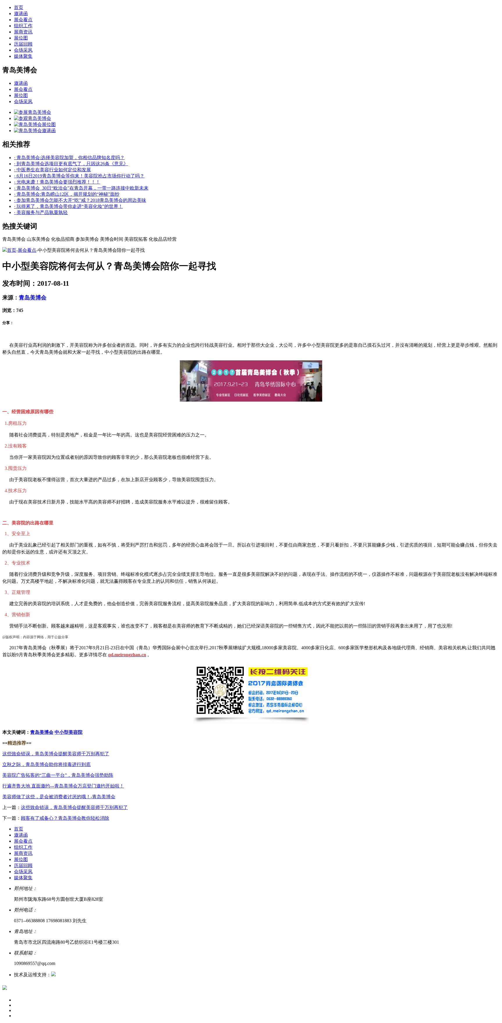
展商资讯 (23, 31)
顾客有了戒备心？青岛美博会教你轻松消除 (65, 818)
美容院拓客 (136, 239)
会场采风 (23, 50)
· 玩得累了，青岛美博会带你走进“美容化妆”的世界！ (68, 206)
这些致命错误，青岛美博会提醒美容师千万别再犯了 (74, 807)
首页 (18, 7)
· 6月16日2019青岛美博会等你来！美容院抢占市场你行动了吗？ (79, 175)
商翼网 (63, 974)
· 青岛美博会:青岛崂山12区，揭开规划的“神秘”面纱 (66, 194)
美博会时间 (111, 239)
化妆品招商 (62, 239)
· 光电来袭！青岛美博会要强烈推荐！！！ (57, 181)
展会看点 (23, 19)
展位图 (21, 37)
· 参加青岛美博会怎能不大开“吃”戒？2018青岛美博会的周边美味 (80, 200)
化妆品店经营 (163, 239)
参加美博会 (87, 239)
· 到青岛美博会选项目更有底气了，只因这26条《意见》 (71, 163)
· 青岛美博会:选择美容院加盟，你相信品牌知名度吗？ (69, 157)
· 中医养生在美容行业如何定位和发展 (52, 169)
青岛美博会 (14, 239)
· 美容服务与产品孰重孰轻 (41, 212)
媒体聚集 (23, 56)
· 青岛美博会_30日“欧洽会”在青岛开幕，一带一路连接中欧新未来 (81, 188)
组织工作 (23, 25)
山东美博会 (38, 239)
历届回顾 (23, 44)
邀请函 (21, 13)
